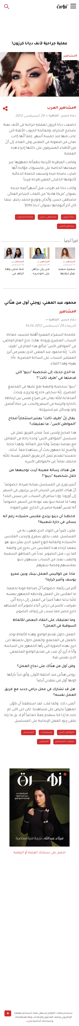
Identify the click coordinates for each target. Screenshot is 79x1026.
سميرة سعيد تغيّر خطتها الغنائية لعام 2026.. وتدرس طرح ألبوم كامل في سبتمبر (66, 272)
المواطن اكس (66, 732)
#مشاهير (70, 262)
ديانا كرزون (68, 217)
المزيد (29, 1021)
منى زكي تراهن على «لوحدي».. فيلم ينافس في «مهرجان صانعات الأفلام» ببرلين (40, 272)
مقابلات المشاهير (64, 741)
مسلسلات (46, 732)
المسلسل (28, 732)
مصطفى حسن (48, 217)
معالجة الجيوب (25, 217)
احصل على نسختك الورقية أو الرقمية (39, 852)
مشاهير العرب (66, 226)
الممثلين (44, 741)
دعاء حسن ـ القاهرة (62, 116)
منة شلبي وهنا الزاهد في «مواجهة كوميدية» (14, 272)
